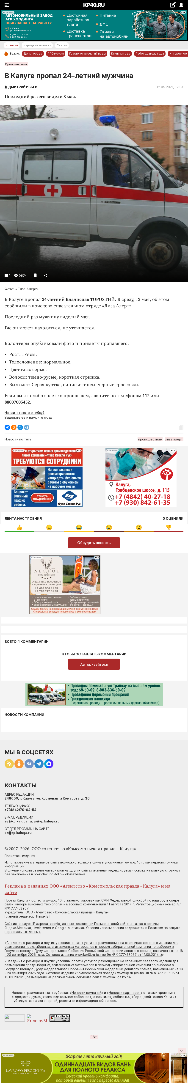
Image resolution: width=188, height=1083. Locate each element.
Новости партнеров (125, 993)
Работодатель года (150, 53)
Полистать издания (20, 856)
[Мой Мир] (20, 427)
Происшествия (16, 64)
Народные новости (37, 45)
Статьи (62, 45)
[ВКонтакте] (7, 427)
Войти (181, 5)
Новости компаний (24, 715)
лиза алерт (174, 439)
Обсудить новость (94, 542)
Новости (12, 45)
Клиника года (120, 53)
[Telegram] (26, 427)
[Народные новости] (173, 5)
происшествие (150, 439)
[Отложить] (35, 275)
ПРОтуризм (56, 53)
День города (33, 53)
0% (19, 527)
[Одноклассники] (14, 427)
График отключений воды (87, 53)
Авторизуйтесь (94, 664)
